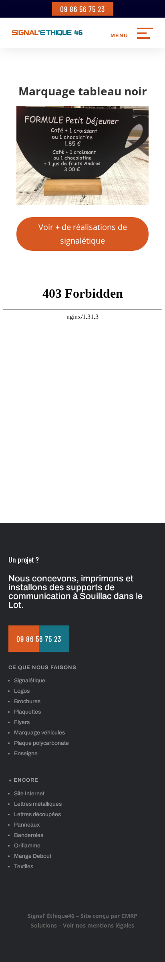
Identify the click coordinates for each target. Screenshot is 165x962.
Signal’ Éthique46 (51, 916)
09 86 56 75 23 (82, 9)
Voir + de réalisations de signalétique (82, 234)
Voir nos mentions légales (98, 925)
